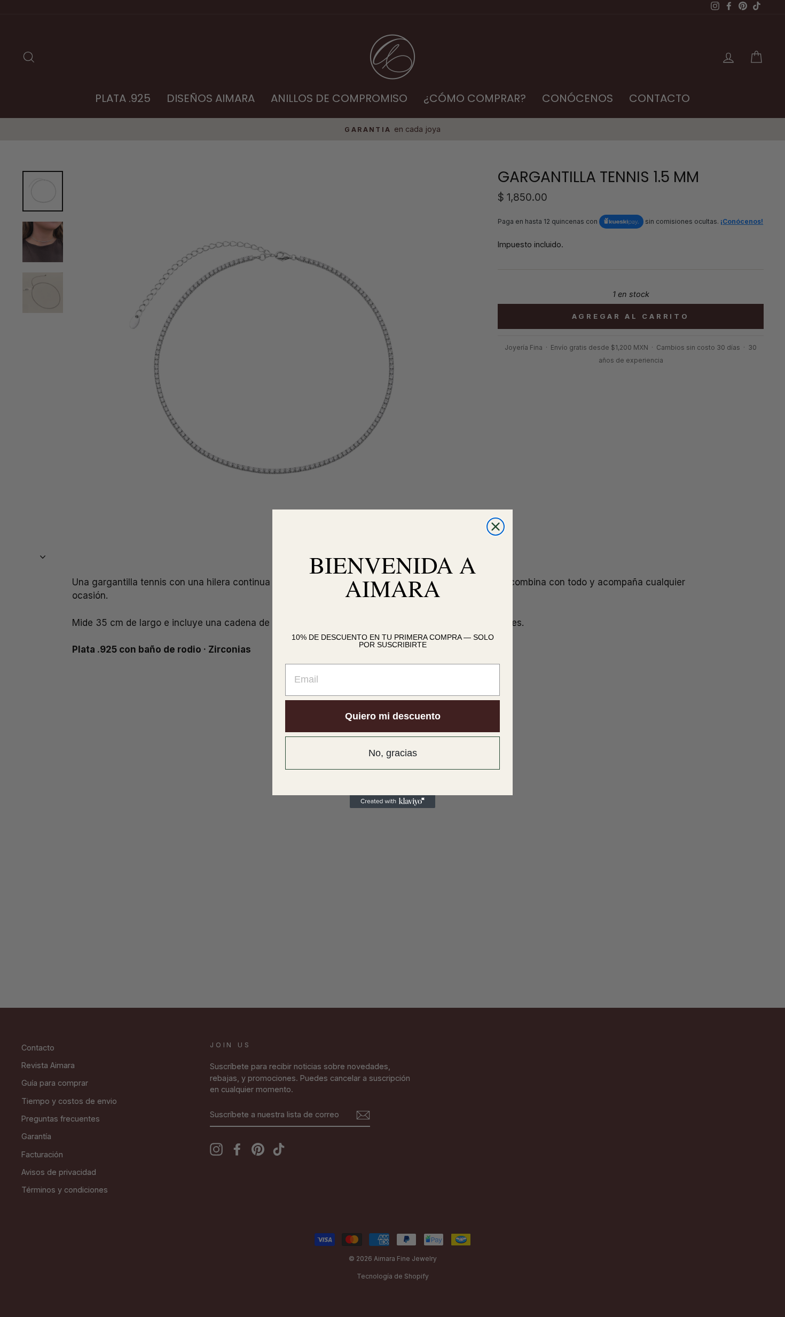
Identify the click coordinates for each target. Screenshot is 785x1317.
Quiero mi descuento (393, 716)
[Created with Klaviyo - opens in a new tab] (392, 801)
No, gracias (392, 753)
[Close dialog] (495, 526)
